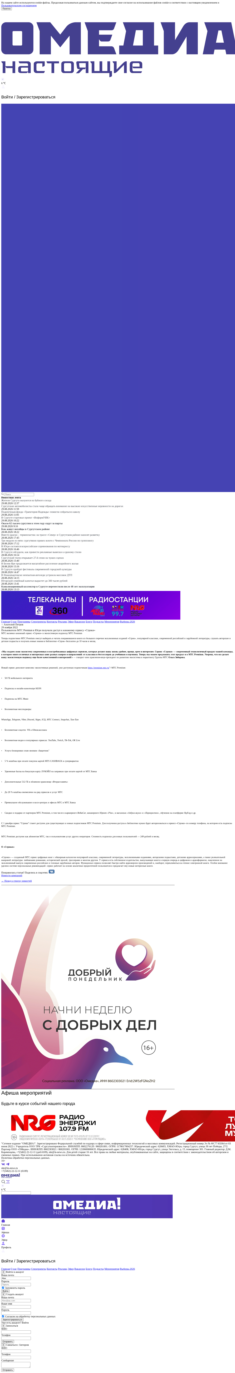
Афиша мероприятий (26, 1093)
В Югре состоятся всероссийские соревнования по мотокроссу (35, 546)
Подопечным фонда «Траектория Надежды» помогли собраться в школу (40, 512)
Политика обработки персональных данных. (25, 1158)
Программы (23, 621)
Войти (5, 1291)
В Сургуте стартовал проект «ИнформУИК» (25, 517)
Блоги (89, 621)
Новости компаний (11, 875)
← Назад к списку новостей (16, 881)
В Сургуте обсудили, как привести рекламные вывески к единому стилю (41, 552)
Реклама (62, 621)
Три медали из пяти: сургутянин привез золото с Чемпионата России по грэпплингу (47, 540)
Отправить (8, 1341)
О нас (14, 621)
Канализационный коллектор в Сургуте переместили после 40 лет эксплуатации (47, 586)
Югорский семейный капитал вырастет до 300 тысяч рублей (34, 580)
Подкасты (98, 621)
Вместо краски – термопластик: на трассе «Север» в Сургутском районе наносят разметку (50, 535)
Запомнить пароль (15, 1288)
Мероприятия (111, 621)
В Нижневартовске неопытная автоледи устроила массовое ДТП (36, 575)
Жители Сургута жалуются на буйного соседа (26, 500)
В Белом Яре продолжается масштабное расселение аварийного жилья (39, 563)
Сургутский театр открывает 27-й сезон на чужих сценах (32, 557)
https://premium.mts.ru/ (98, 668)
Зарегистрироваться (12, 1319)
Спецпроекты (38, 621)
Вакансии (79, 621)
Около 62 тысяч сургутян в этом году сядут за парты (32, 523)
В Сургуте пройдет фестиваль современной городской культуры (36, 569)
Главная (5, 621)
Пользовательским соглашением (19, 5)
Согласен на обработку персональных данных (30, 1316)
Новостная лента (11, 497)
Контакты (52, 621)
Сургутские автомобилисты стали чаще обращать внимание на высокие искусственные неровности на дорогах (62, 506)
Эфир (71, 621)
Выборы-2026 (127, 621)
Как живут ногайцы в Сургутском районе (25, 529)
